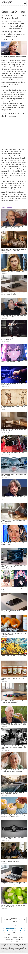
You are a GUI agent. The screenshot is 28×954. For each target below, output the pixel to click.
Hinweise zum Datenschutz (10, 937)
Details (16, 951)
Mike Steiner (19, 939)
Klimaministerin (8, 8)
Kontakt (13, 932)
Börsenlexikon (14, 918)
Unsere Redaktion (9, 939)
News (8, 932)
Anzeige (3, 8)
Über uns (21, 937)
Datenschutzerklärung (13, 934)
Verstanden (21, 951)
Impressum (19, 932)
